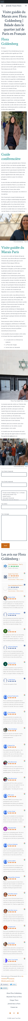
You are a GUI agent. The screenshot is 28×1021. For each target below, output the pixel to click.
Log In (2, 1)
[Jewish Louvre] (14, 496)
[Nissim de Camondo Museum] (14, 500)
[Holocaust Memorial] (14, 498)
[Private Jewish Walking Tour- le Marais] (14, 493)
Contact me (14, 1007)
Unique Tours (14, 1000)
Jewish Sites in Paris (14, 1004)
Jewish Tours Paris (13, 574)
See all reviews (12, 579)
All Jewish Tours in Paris (14, 997)
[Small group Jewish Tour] (14, 494)
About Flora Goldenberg (14, 993)
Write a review (19, 579)
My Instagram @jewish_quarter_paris (12, 978)
